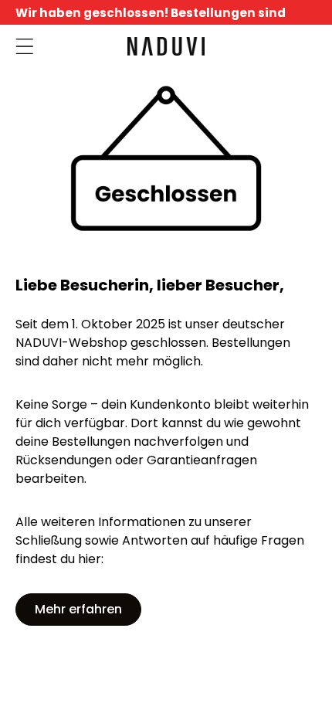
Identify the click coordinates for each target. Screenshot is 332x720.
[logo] (166, 46)
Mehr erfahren (78, 609)
